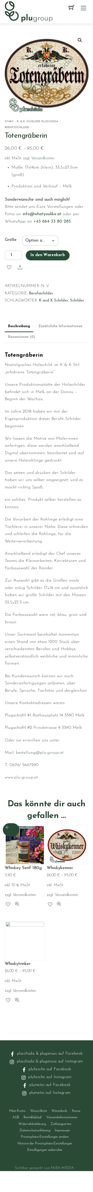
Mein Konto (17, 1111)
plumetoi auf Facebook (49, 1085)
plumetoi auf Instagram (49, 1093)
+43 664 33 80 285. (52, 221)
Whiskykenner (60, 868)
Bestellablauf (32, 1117)
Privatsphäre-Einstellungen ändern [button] (45, 1137)
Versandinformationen (61, 1117)
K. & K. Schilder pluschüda (37, 121)
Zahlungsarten (61, 1124)
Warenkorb (59, 1111)
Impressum (62, 1130)
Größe (11, 240)
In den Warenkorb (47, 255)
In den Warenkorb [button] (11, 829)
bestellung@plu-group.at (40, 753)
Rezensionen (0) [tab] (21, 337)
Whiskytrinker (18, 964)
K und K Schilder (53, 300)
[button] (80, 40)
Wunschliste (38, 1111)
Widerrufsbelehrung (32, 1124)
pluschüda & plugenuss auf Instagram (49, 1061)
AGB (15, 1117)
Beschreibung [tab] (19, 326)
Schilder (77, 300)
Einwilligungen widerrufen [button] (44, 1150)
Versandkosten (42, 158)
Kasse (76, 1111)
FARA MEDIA (62, 1168)
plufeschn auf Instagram (49, 1077)
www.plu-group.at (21, 777)
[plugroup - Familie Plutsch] (28, 11)
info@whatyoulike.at (42, 214)
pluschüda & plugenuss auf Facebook (49, 1053)
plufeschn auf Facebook (49, 1069)
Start (9, 121)
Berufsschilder (17, 127)
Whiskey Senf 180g (23, 868)
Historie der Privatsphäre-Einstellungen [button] (45, 1143)
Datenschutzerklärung (35, 1130)
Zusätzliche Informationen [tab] (60, 326)
